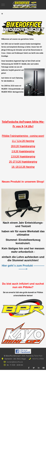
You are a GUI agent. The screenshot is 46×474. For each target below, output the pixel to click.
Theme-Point (38, 356)
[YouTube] (43, 368)
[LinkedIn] (39, 368)
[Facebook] (29, 368)
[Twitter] (34, 368)
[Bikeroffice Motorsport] (25, 4)
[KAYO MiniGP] (23, 333)
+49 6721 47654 (38, 359)
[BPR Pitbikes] (23, 308)
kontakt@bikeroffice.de (15, 362)
